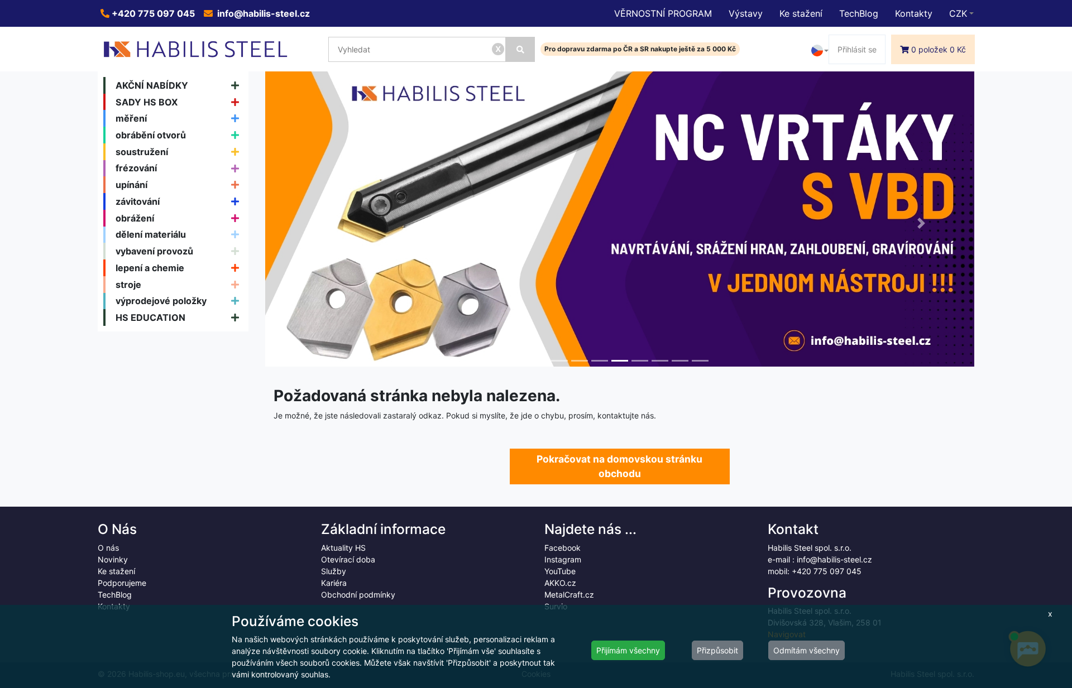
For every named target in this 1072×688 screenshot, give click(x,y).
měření (131, 118)
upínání (131, 184)
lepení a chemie (150, 267)
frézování (136, 168)
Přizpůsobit (717, 650)
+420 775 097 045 (152, 13)
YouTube (560, 571)
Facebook (562, 547)
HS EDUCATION (150, 317)
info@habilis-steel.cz (262, 13)
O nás (108, 547)
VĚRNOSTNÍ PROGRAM (663, 13)
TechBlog (858, 13)
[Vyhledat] (520, 49)
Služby (333, 571)
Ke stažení (800, 13)
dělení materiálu (151, 234)
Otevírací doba (348, 559)
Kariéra (334, 583)
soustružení (142, 151)
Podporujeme (122, 583)
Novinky (113, 559)
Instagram (562, 559)
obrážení (135, 218)
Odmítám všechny (806, 650)
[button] (318, 223)
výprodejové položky (161, 300)
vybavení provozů (154, 251)
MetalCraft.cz (569, 594)
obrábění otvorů (151, 135)
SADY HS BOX (147, 102)
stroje (128, 284)
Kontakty (913, 13)
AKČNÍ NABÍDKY (152, 85)
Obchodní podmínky (358, 594)
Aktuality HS (343, 547)
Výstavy (746, 13)
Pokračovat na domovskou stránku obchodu (619, 466)
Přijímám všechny (628, 650)
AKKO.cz (560, 583)
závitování (138, 201)
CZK (958, 13)
